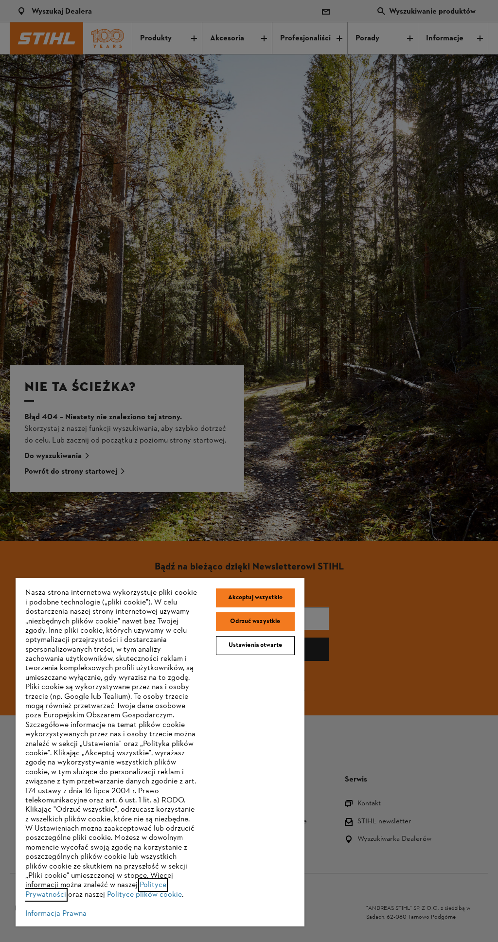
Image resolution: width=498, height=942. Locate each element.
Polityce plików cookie (144, 894)
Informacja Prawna (56, 913)
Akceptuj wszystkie (255, 597)
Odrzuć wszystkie (255, 621)
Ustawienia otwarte (255, 645)
